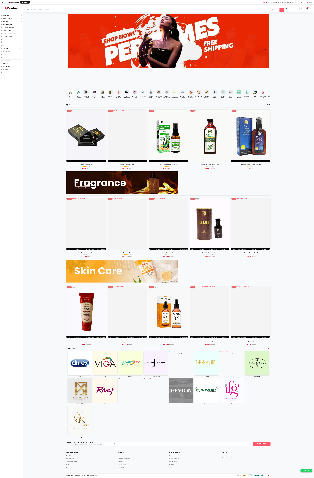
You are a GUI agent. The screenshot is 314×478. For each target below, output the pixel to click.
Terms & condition (174, 458)
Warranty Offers (173, 461)
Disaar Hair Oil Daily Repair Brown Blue (251, 164)
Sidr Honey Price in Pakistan (127, 164)
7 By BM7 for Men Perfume (168, 253)
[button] (307, 8)
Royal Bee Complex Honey (86, 164)
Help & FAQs (69, 456)
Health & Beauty (7, 24)
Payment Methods (122, 464)
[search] (281, 10)
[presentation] (71, 49)
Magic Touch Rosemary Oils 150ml (210, 164)
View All (267, 104)
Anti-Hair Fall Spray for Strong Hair (168, 164)
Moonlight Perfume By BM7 (251, 253)
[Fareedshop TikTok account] (230, 457)
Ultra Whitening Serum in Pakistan (127, 341)
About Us (120, 456)
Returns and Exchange (124, 458)
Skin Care (5, 39)
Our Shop (120, 461)
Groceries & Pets (8, 18)
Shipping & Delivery (71, 461)
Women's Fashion (8, 42)
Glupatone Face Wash (86, 341)
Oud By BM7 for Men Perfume (209, 253)
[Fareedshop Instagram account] (226, 457)
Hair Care (5, 21)
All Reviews (172, 464)
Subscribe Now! (261, 444)
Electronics (6, 15)
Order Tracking (70, 458)
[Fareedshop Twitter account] (222, 457)
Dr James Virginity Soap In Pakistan (250, 341)
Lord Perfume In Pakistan (127, 253)
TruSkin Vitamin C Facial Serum (168, 341)
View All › (267, 348)
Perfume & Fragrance (9, 33)
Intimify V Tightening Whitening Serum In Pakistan (209, 341)
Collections (172, 456)
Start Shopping (25, 2)
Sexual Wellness (7, 36)
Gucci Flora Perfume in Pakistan (86, 253)
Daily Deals (121, 467)
